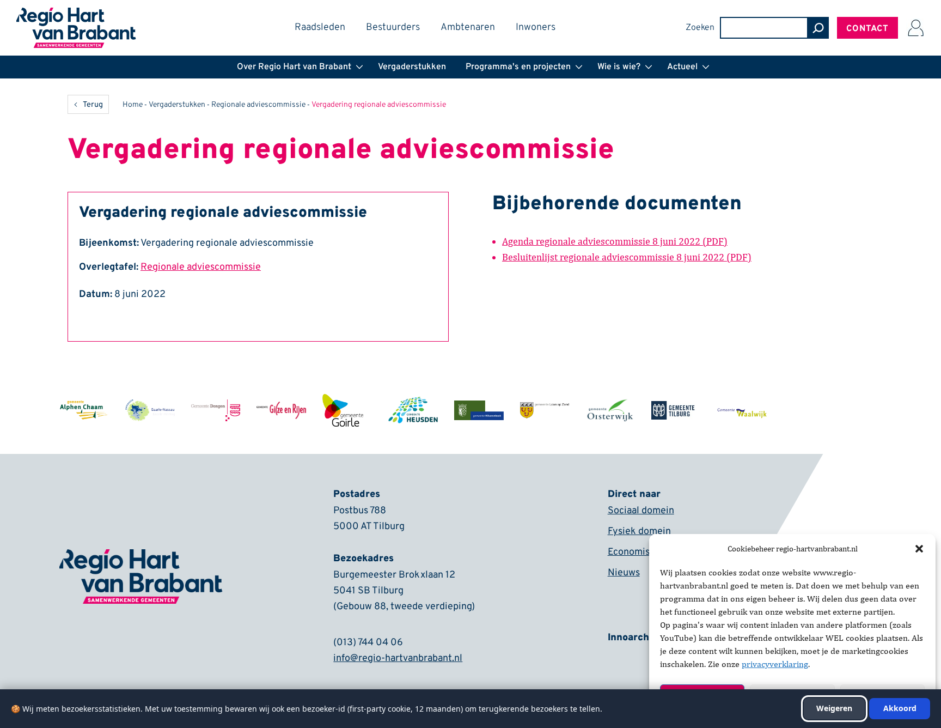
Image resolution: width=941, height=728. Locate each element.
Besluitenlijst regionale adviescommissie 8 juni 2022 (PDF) (626, 257)
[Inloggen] (915, 28)
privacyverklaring (775, 664)
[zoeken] (818, 28)
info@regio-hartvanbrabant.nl (397, 658)
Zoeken (700, 27)
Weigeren (834, 708)
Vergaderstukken (177, 105)
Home (133, 105)
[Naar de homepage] (76, 14)
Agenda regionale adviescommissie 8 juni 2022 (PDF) (615, 241)
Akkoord (899, 708)
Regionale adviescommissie (258, 105)
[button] (919, 548)
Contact (867, 28)
